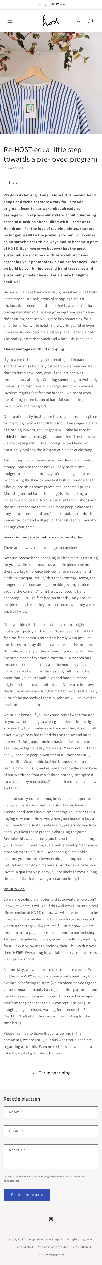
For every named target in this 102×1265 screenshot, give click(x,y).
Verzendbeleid (82, 1247)
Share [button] (13, 182)
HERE (17, 1016)
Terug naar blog (55, 1072)
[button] (9, 20)
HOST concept (27, 1239)
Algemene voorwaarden (53, 1247)
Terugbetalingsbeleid (80, 1239)
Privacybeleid (24, 1247)
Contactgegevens (53, 1254)
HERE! (18, 952)
